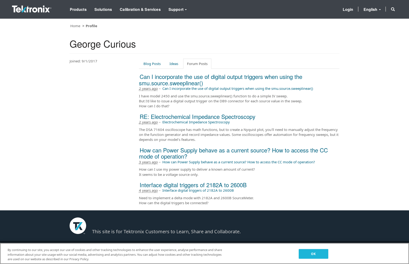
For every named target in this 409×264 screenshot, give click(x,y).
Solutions (103, 9)
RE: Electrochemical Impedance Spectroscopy (197, 116)
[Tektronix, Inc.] (32, 8)
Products (78, 9)
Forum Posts (197, 63)
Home (75, 25)
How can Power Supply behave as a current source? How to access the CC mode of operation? (233, 153)
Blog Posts (152, 63)
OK (313, 253)
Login (348, 9)
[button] (392, 9)
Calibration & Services (140, 9)
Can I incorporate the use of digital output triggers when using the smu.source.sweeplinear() (220, 79)
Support (176, 9)
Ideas (173, 63)
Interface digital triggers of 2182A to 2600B (193, 185)
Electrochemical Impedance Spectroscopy (196, 122)
